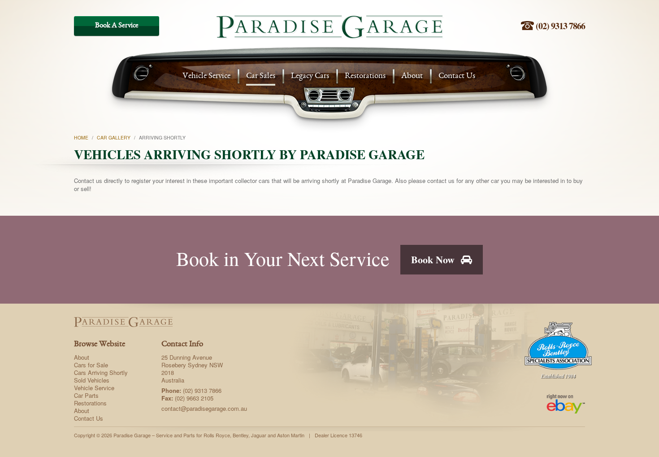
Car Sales (260, 76)
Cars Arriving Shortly (101, 372)
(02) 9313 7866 (559, 25)
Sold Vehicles (91, 380)
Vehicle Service (206, 76)
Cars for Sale (91, 365)
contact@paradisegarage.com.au (204, 408)
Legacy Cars (310, 76)
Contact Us (456, 76)
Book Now (434, 259)
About (412, 76)
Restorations (365, 76)
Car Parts (86, 395)
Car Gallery (113, 137)
